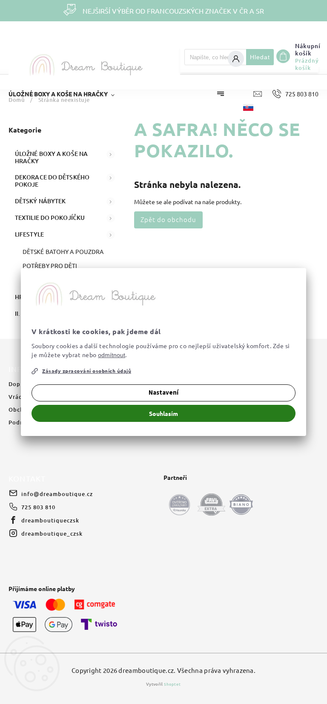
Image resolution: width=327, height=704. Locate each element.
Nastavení (163, 392)
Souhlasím (163, 413)
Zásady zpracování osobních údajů (86, 370)
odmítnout (111, 355)
